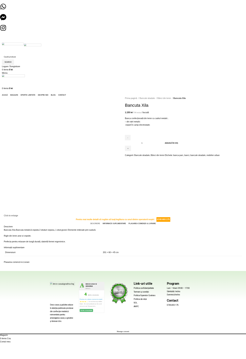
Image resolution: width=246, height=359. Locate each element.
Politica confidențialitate (144, 288)
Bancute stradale (147, 98)
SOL (135, 302)
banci (186, 155)
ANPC (136, 306)
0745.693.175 (172, 305)
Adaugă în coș (171, 143)
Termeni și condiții (141, 292)
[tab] (95, 223)
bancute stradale (198, 155)
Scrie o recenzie (86, 310)
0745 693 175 (163, 219)
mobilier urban (213, 155)
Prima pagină (131, 98)
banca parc (178, 155)
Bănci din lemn (164, 98)
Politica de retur (140, 299)
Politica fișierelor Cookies (144, 295)
